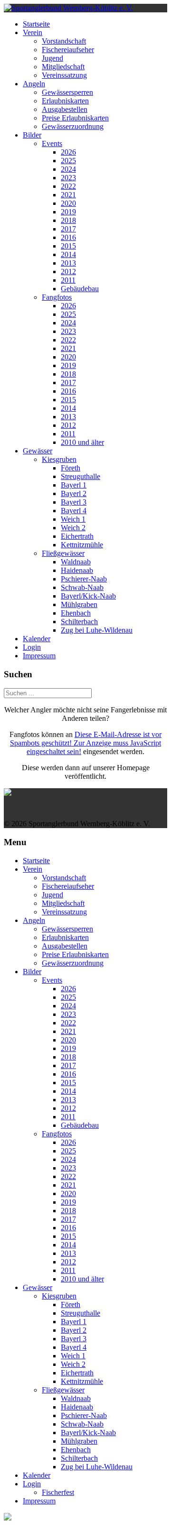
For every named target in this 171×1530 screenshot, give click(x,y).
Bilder (32, 135)
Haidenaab (77, 570)
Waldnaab (76, 562)
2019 (68, 212)
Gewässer (37, 451)
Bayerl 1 (73, 485)
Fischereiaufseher (68, 50)
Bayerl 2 (73, 493)
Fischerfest (58, 1492)
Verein (32, 32)
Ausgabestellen (64, 109)
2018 (68, 220)
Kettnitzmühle (82, 545)
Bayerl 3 (73, 502)
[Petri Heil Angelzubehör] (85, 792)
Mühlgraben (79, 604)
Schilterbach (79, 622)
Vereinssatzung (64, 75)
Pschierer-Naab (84, 579)
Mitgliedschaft (63, 67)
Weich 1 (73, 519)
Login (32, 647)
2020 (68, 203)
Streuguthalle (80, 476)
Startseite (36, 24)
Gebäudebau (80, 289)
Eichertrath (77, 536)
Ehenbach (76, 613)
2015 (68, 246)
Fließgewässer (63, 553)
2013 (68, 263)
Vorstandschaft (64, 41)
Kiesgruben (59, 459)
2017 (68, 229)
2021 (68, 195)
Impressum (39, 656)
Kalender (36, 639)
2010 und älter (82, 442)
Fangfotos (57, 297)
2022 (68, 186)
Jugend (52, 58)
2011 (68, 280)
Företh (70, 468)
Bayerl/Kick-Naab (88, 596)
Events (52, 143)
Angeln (34, 84)
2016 (68, 237)
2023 (68, 178)
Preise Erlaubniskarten (75, 118)
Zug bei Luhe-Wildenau (97, 630)
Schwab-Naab (82, 587)
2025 (68, 161)
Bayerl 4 (73, 511)
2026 (68, 152)
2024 (68, 169)
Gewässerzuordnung (73, 126)
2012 (68, 271)
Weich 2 (73, 528)
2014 (68, 254)
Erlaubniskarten (65, 101)
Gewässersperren (67, 92)
